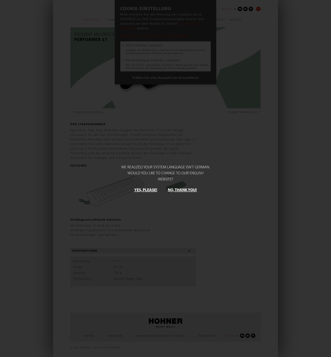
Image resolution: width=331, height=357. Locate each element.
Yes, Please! (145, 189)
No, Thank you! (182, 189)
